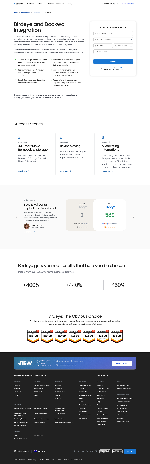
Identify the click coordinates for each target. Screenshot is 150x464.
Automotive (83, 411)
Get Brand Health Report (125, 398)
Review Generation (40, 414)
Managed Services (123, 385)
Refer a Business (122, 415)
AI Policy (66, 460)
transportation (38, 12)
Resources (60, 4)
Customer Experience (41, 419)
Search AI (17, 385)
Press (99, 405)
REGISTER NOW (121, 363)
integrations (25, 12)
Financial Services (85, 405)
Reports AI (58, 395)
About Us (100, 385)
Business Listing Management (60, 409)
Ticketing (58, 398)
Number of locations (104, 39)
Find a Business (122, 405)
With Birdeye (80, 205)
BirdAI (15, 435)
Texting (36, 395)
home (16, 12)
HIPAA (53, 460)
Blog (98, 402)
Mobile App (120, 418)
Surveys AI (58, 385)
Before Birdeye (52, 205)
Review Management (41, 408)
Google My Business (20, 419)
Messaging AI (38, 388)
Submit (113, 61)
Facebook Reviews (20, 425)
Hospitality (82, 408)
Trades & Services (85, 395)
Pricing (70, 4)
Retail (81, 398)
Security (41, 460)
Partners (51, 4)
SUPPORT (130, 451)
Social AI (16, 395)
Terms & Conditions (19, 460)
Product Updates (102, 408)
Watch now (23, 171)
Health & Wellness (85, 385)
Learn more (106, 230)
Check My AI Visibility (128, 4)
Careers (99, 411)
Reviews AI (17, 392)
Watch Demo (101, 392)
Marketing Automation (42, 385)
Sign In (115, 4)
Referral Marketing (40, 422)
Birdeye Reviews (102, 418)
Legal (81, 402)
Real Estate (83, 392)
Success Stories (102, 415)
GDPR (47, 460)
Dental (81, 388)
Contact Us (101, 425)
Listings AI (17, 388)
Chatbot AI (38, 392)
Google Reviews (60, 414)
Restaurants (83, 418)
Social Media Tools (123, 421)
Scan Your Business (123, 402)
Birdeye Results (102, 421)
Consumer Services (85, 415)
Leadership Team (103, 388)
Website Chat (59, 419)
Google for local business (22, 408)
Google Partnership (20, 439)
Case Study (22, 142)
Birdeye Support (122, 412)
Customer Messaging (21, 422)
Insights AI (58, 388)
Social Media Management (64, 422)
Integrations (38, 435)
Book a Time (101, 395)
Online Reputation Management (20, 415)
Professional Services (124, 388)
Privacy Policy (119, 68)
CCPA (59, 460)
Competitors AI (60, 392)
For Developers (122, 408)
